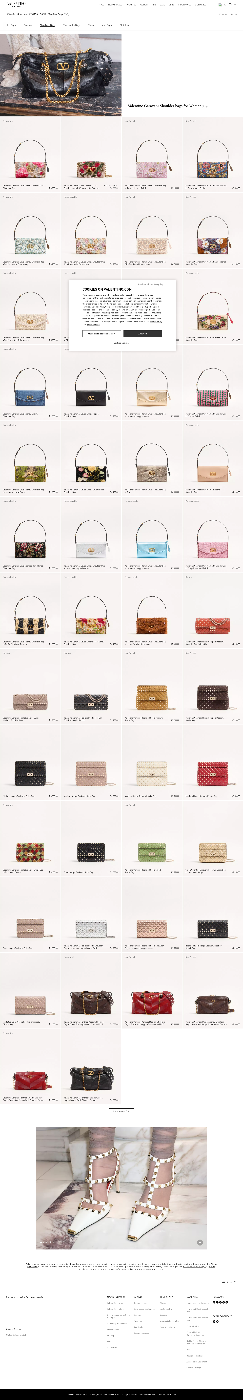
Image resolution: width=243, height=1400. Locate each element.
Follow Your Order (115, 1303)
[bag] (235, 4)
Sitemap (110, 1335)
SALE (102, 4)
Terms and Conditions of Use (197, 1310)
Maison (163, 1303)
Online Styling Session (117, 1323)
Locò (178, 1264)
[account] (230, 4)
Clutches (124, 24)
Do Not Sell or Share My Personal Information (196, 1342)
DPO (188, 1349)
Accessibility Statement (196, 1361)
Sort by (234, 14)
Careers (163, 1315)
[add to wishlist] (57, 120)
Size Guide (138, 1327)
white (212, 1266)
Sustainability (166, 1309)
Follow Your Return (115, 1309)
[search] (220, 4)
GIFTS (171, 4)
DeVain (197, 1264)
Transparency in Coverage (197, 1303)
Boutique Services (141, 1333)
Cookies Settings (193, 1367)
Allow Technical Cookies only (102, 333)
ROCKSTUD (131, 4)
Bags (13, 24)
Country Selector (13, 1329)
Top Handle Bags (71, 24)
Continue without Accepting (150, 284)
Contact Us (112, 1347)
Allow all (142, 333)
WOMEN (144, 4)
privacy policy (93, 324)
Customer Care (140, 1303)
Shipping (138, 1315)
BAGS (162, 4)
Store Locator (113, 1329)
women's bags (118, 1269)
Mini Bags (107, 24)
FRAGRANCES (184, 4)
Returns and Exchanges (144, 1309)
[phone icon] (225, 4)
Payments (138, 1321)
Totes (91, 24)
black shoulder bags (194, 1266)
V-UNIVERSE (200, 4)
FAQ (109, 1341)
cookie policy (156, 321)
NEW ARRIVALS (115, 4)
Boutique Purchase (194, 1356)
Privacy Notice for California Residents (195, 1333)
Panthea (28, 24)
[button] (3, 154)
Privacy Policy (192, 1326)
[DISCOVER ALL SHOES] (200, 1242)
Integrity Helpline (167, 1327)
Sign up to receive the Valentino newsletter (25, 1297)
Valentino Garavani (17, 14)
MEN (154, 4)
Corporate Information (170, 1321)
